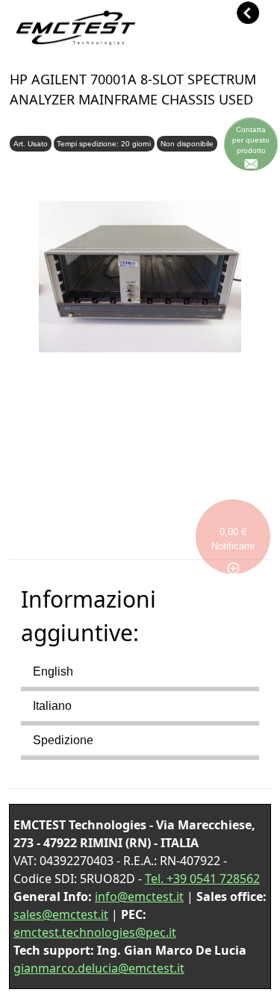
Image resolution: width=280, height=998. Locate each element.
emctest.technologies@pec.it (94, 932)
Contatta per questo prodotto (251, 140)
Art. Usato (30, 144)
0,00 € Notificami (233, 539)
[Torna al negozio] (74, 42)
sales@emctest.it (60, 914)
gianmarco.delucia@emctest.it (98, 968)
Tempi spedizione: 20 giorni (104, 144)
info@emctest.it (139, 896)
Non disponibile (187, 144)
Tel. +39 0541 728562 (202, 878)
